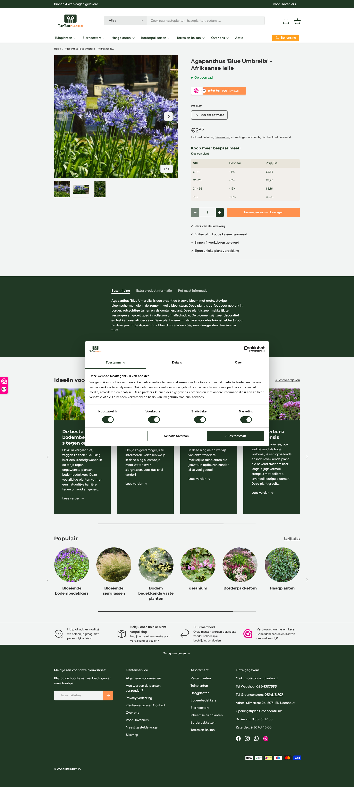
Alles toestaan (235, 436)
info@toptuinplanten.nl (261, 678)
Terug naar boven (174, 653)
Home (57, 48)
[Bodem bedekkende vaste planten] (156, 564)
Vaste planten (201, 678)
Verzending (223, 137)
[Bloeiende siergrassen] (113, 564)
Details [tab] (177, 362)
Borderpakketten (153, 38)
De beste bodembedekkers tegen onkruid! (81, 437)
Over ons (218, 38)
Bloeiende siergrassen (114, 591)
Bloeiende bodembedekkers (72, 591)
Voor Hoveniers (137, 720)
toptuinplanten (71, 768)
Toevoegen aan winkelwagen (263, 212)
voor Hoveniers (284, 4)
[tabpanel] (177, 319)
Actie (239, 38)
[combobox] (184, 20)
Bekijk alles (292, 539)
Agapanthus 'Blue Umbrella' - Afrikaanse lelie (89, 48)
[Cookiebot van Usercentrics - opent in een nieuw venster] (247, 349)
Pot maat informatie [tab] (193, 290)
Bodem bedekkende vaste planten (156, 593)
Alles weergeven (287, 380)
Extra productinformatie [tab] (154, 290)
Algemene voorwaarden (143, 678)
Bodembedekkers (203, 700)
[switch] (154, 419)
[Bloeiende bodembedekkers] (71, 564)
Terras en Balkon (189, 38)
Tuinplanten (63, 38)
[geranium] (198, 564)
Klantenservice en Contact (145, 705)
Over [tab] (238, 362)
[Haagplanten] (282, 564)
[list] (116, 116)
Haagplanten (121, 38)
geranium (198, 588)
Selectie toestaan (176, 436)
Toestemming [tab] (115, 362)
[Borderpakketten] (240, 564)
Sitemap (132, 735)
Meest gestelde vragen (142, 727)
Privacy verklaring (139, 698)
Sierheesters (92, 38)
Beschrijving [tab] (120, 290)
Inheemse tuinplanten (207, 715)
